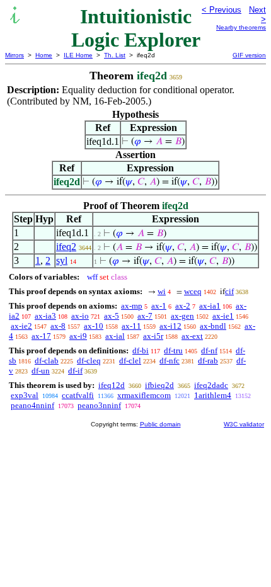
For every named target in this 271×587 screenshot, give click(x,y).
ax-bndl (213, 326)
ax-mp (131, 306)
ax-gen (182, 316)
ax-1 (158, 306)
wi (162, 291)
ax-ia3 (45, 316)
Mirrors (14, 55)
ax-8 (58, 326)
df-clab (47, 360)
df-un (41, 370)
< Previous (221, 9)
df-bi (140, 350)
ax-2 (182, 306)
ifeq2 (66, 246)
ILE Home (78, 55)
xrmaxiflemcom (144, 395)
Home (43, 55)
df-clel (130, 360)
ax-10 (93, 326)
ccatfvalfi (78, 395)
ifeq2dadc (211, 385)
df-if (75, 370)
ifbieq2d (159, 385)
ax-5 (111, 316)
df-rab (208, 360)
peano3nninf (99, 405)
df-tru (173, 350)
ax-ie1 (223, 316)
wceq (193, 291)
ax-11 (131, 326)
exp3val (24, 395)
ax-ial (115, 336)
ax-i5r (153, 336)
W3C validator (244, 424)
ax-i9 (78, 336)
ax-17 (41, 336)
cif (229, 291)
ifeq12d (111, 385)
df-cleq (89, 360)
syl (61, 260)
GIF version (249, 55)
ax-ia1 (210, 306)
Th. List (114, 55)
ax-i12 (170, 326)
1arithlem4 (212, 395)
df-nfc (169, 360)
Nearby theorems (241, 27)
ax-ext (192, 336)
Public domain (160, 424)
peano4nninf (32, 405)
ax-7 (145, 316)
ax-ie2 (21, 326)
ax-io (80, 316)
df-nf (209, 350)
